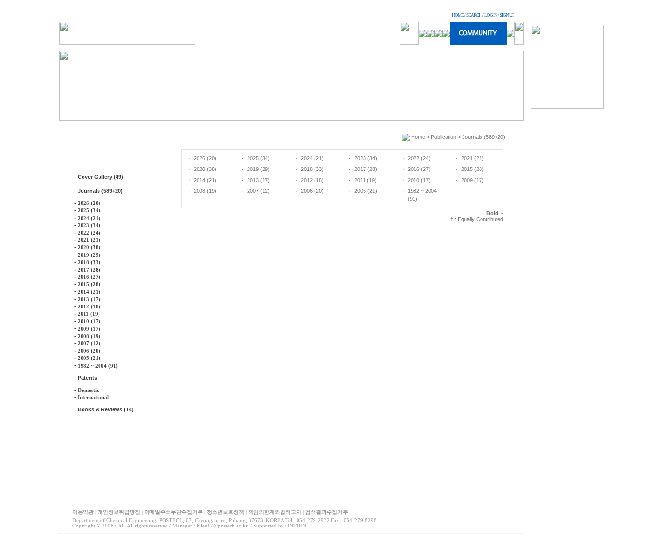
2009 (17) (89, 329)
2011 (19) (89, 314)
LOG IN (490, 15)
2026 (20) (89, 203)
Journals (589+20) (100, 191)
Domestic (88, 390)
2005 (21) (89, 358)
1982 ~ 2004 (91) (98, 366)
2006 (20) (89, 351)
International (93, 397)
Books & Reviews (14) (105, 409)
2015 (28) (89, 284)
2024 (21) (89, 218)
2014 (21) (89, 292)
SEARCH (473, 15)
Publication (443, 137)
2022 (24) (89, 233)
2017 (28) (89, 269)
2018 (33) (89, 262)
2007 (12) (89, 343)
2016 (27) (89, 277)
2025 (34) (89, 210)
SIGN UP (507, 15)
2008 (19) (89, 336)
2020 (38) (89, 247)
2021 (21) (89, 240)
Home (418, 137)
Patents (87, 378)
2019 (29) (89, 255)
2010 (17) (89, 321)
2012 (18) (89, 306)
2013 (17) (89, 299)
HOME (458, 15)
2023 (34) (89, 225)
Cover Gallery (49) (100, 177)
